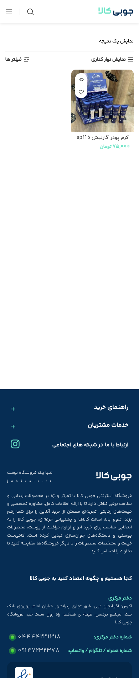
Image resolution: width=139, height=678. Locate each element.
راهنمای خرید (111, 407)
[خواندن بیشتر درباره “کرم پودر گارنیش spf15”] (81, 79)
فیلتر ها (13, 60)
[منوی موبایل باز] (9, 12)
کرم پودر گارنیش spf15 (102, 137)
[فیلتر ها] (112, 212)
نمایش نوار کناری (108, 60)
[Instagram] (15, 444)
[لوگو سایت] (116, 12)
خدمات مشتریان (108, 425)
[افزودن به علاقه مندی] (81, 92)
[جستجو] (31, 12)
